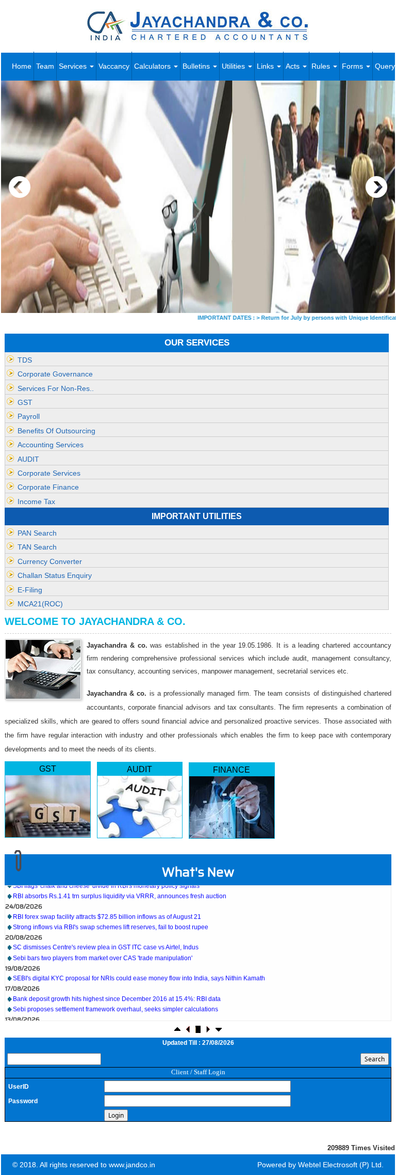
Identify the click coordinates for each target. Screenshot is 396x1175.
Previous (20, 187)
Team (45, 66)
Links (266, 66)
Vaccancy (113, 66)
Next (376, 187)
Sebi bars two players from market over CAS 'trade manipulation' (102, 942)
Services (74, 66)
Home (21, 66)
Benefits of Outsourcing (56, 430)
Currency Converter (50, 561)
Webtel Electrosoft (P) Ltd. (341, 1165)
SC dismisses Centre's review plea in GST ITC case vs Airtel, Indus (106, 931)
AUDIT (28, 459)
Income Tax (36, 501)
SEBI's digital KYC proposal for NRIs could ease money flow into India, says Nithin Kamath (139, 962)
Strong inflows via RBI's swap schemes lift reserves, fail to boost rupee (110, 911)
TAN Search (37, 547)
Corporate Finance (48, 487)
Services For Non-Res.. (56, 388)
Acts (294, 66)
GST (25, 402)
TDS (25, 360)
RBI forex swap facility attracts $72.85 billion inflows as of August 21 (107, 900)
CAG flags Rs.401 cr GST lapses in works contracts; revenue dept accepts (116, 1013)
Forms (353, 66)
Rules (321, 66)
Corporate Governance (55, 374)
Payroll (29, 416)
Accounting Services (51, 444)
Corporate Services (49, 473)
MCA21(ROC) (40, 603)
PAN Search (37, 533)
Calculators (153, 66)
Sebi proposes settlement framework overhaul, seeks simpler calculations (115, 993)
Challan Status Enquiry (55, 575)
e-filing (30, 589)
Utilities (234, 66)
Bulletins (197, 66)
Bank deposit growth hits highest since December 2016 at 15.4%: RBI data (117, 983)
